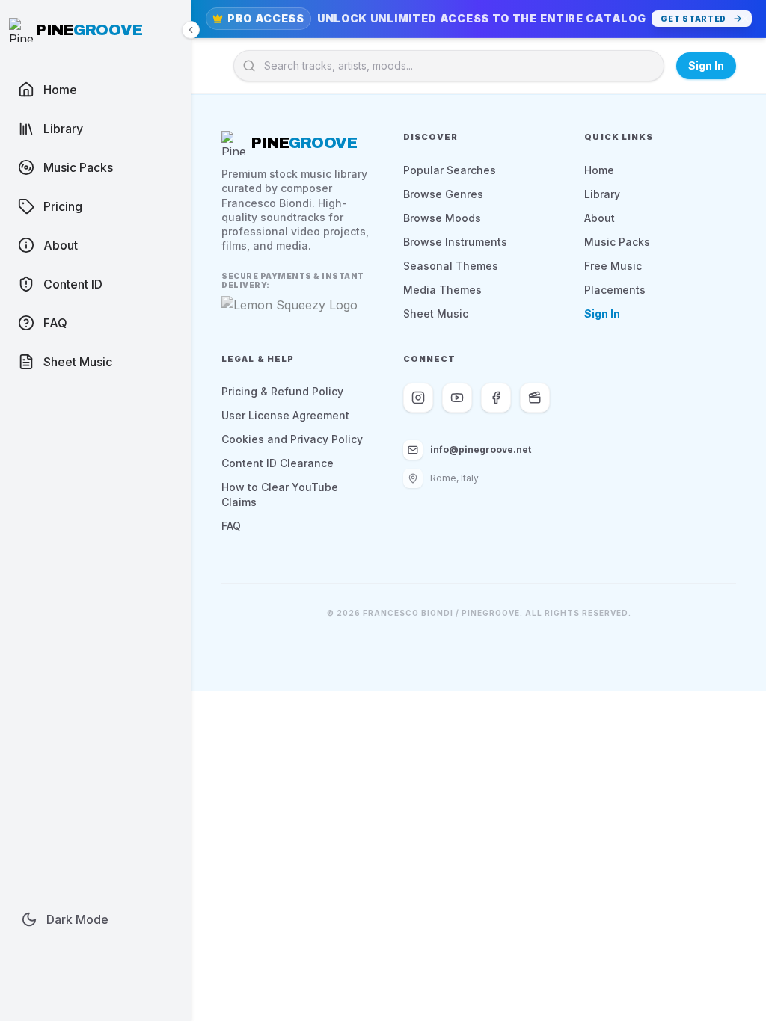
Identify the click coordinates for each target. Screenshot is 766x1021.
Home (599, 170)
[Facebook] (496, 398)
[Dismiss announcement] (745, 19)
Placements (615, 289)
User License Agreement (285, 415)
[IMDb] (535, 398)
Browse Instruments (455, 241)
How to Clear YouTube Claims (279, 494)
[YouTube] (457, 398)
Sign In (706, 65)
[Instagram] (418, 398)
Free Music (613, 265)
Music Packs (617, 241)
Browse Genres (443, 194)
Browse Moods (442, 218)
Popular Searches (449, 170)
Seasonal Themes (450, 265)
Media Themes (442, 289)
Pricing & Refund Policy (282, 391)
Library (602, 194)
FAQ (231, 525)
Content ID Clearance (277, 463)
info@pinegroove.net (480, 449)
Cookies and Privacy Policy (292, 439)
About (599, 218)
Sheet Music (435, 313)
